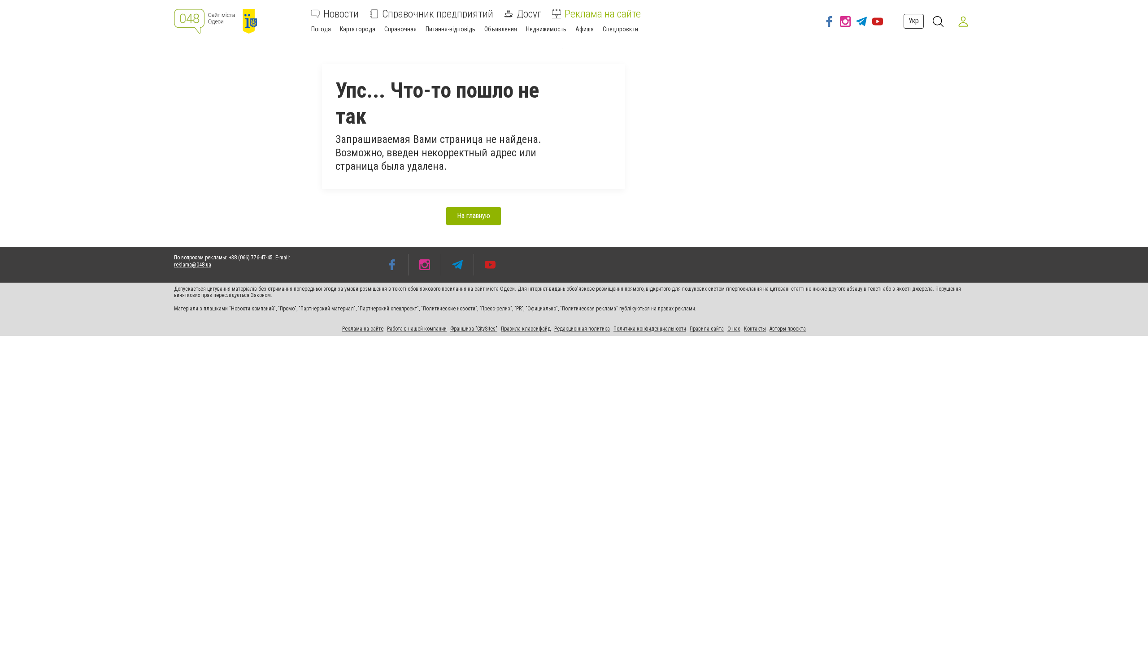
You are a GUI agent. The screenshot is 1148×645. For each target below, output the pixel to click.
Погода (321, 29)
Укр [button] (914, 21)
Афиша (584, 29)
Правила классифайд (526, 329)
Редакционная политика (582, 329)
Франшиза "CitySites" (473, 329)
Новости (341, 13)
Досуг (529, 13)
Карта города (357, 29)
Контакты (755, 329)
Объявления (500, 29)
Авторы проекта (788, 329)
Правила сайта (707, 329)
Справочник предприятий (437, 13)
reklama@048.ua (192, 265)
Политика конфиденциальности (649, 329)
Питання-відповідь (450, 29)
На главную (473, 215)
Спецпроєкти (620, 29)
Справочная (400, 29)
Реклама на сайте (603, 13)
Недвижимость (546, 29)
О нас (733, 329)
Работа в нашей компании (417, 329)
